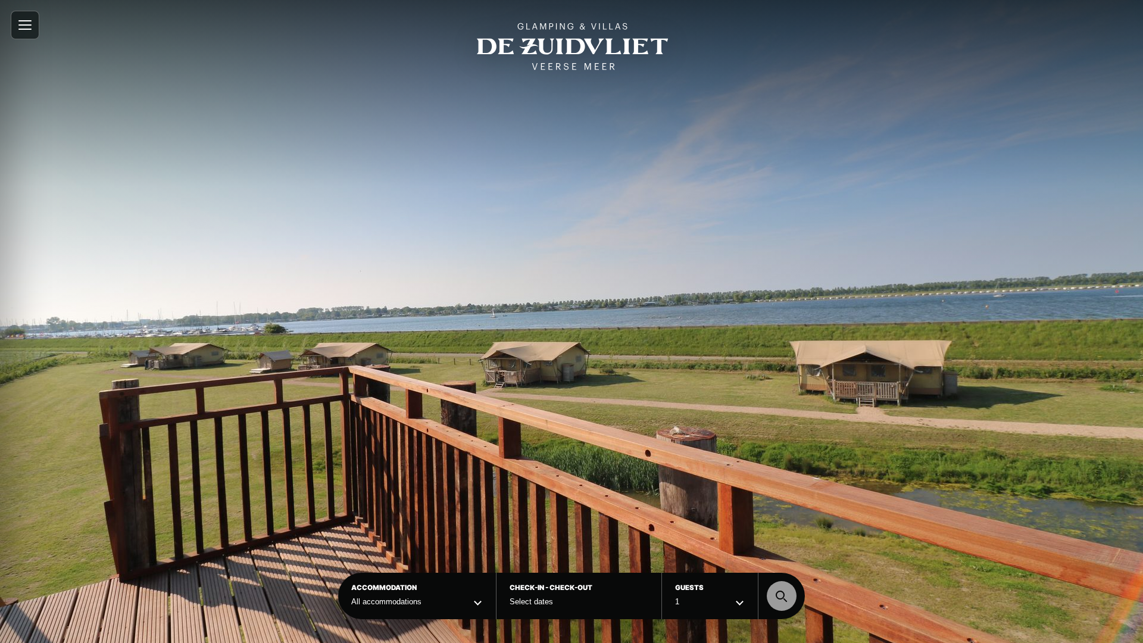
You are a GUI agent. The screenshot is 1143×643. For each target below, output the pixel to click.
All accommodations (386, 601)
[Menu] (25, 25)
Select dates (531, 601)
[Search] (782, 596)
